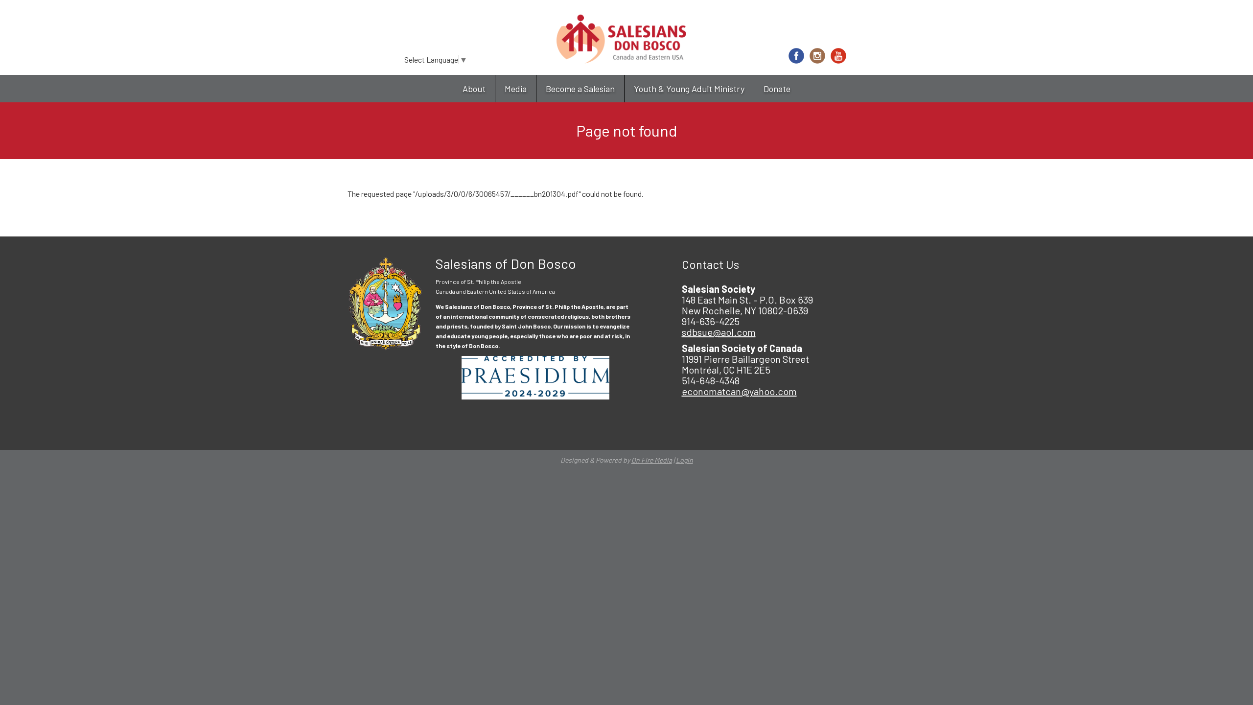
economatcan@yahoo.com (739, 391)
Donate (777, 88)
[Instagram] (817, 56)
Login (684, 460)
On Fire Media (651, 460)
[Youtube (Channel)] (838, 56)
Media (516, 88)
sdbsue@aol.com (719, 332)
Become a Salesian (580, 88)
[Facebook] (796, 56)
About (474, 88)
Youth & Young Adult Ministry (689, 88)
